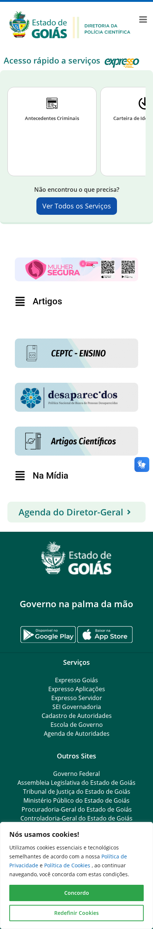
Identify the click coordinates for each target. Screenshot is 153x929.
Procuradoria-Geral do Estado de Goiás (77, 809)
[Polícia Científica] (69, 24)
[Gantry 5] (76, 557)
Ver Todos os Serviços (76, 205)
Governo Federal (76, 774)
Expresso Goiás (76, 680)
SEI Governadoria (76, 707)
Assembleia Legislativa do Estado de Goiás (76, 783)
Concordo (76, 892)
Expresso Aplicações (76, 689)
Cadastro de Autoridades (77, 716)
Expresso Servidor (76, 698)
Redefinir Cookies (76, 912)
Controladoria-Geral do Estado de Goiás (76, 818)
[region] (76, 875)
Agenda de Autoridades (77, 733)
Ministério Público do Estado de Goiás (76, 800)
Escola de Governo (77, 725)
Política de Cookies (68, 865)
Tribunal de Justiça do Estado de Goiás (76, 791)
